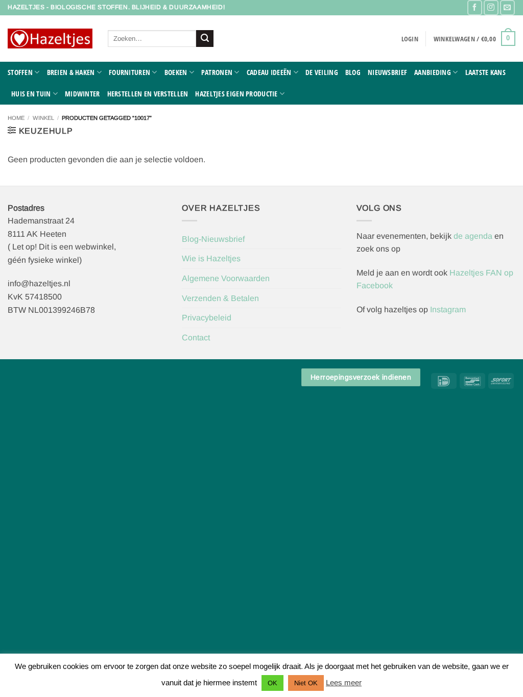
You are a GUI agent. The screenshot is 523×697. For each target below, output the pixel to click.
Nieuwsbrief (387, 72)
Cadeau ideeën (269, 72)
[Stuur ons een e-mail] (507, 7)
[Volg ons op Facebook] (474, 7)
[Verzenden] (204, 38)
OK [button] (272, 683)
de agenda (474, 236)
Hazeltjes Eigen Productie (236, 93)
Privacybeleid (206, 317)
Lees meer (344, 682)
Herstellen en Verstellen (147, 93)
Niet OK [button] (306, 683)
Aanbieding (432, 72)
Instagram (448, 309)
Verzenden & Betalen (220, 298)
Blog (353, 72)
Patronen (216, 72)
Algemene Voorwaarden (226, 278)
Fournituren (129, 72)
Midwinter (82, 93)
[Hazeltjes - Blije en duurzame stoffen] (50, 39)
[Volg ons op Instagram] (491, 7)
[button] (409, 39)
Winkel (43, 118)
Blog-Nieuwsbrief (213, 239)
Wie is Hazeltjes (211, 258)
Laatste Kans (485, 72)
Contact (196, 337)
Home (16, 118)
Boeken (175, 72)
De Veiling (321, 72)
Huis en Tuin (31, 93)
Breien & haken (71, 72)
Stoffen (20, 72)
